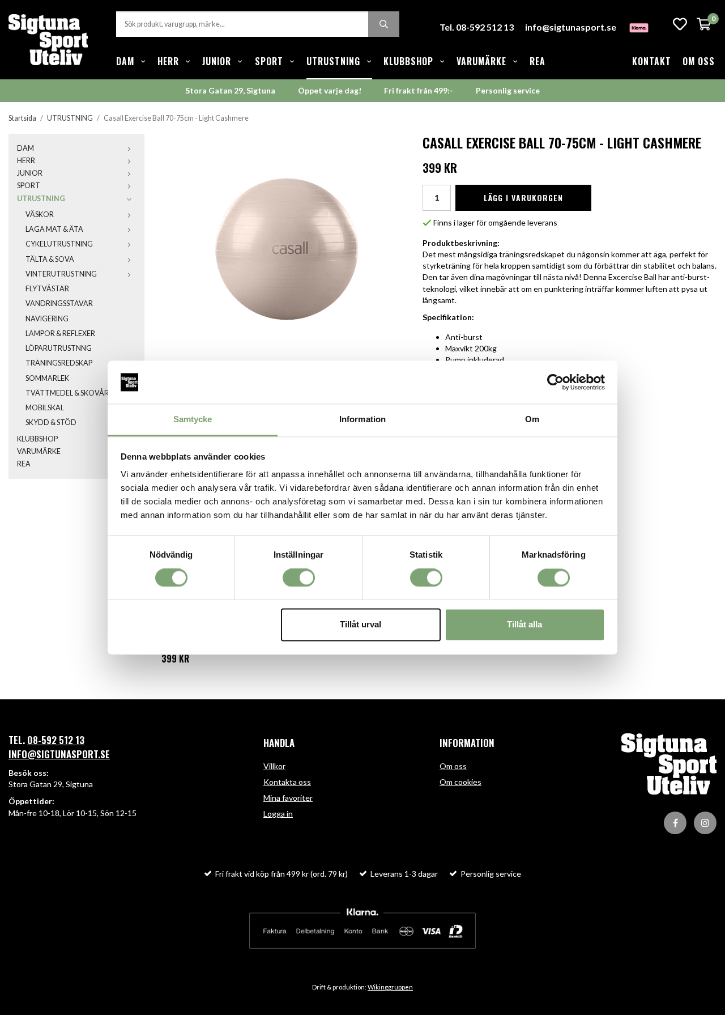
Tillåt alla (524, 625)
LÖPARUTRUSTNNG (58, 348)
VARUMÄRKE (481, 61)
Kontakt (651, 61)
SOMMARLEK (47, 378)
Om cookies (460, 782)
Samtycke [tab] (192, 419)
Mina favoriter (288, 797)
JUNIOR (216, 61)
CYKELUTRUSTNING (59, 244)
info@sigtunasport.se (570, 27)
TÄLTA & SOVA (49, 259)
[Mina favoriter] (680, 24)
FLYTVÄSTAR (47, 288)
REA (537, 61)
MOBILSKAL (44, 408)
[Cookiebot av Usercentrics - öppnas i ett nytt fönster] (555, 381)
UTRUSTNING (333, 61)
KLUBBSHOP (408, 61)
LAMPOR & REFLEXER (60, 333)
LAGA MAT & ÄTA (54, 229)
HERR (168, 61)
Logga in (278, 813)
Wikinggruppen (390, 987)
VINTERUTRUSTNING (61, 274)
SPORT (269, 61)
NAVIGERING (47, 319)
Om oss (699, 61)
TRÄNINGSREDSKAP (58, 363)
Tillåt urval (360, 625)
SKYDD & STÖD (50, 422)
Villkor (274, 766)
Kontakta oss (287, 782)
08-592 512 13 (55, 740)
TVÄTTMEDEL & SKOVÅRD (69, 393)
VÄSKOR (39, 214)
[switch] (299, 577)
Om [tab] (532, 419)
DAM (125, 61)
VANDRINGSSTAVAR (59, 303)
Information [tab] (362, 419)
